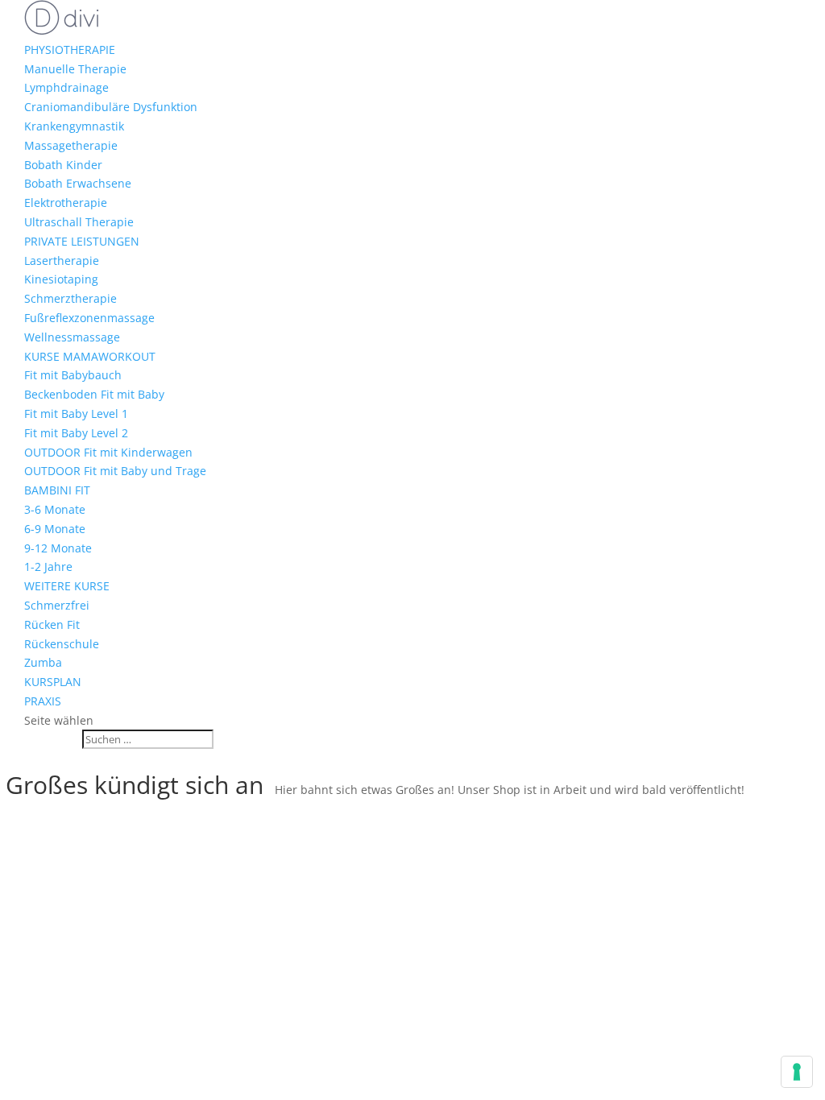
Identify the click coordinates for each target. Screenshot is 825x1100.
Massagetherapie (71, 145)
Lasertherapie (61, 260)
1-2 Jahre (48, 566)
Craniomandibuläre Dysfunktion (110, 106)
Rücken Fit (52, 624)
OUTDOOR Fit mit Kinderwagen (108, 452)
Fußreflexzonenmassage (89, 317)
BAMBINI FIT (57, 490)
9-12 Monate (58, 548)
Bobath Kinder (63, 164)
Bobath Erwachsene (77, 183)
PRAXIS (42, 701)
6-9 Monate (54, 528)
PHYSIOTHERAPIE (69, 49)
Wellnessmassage (72, 337)
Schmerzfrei (56, 605)
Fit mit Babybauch (73, 375)
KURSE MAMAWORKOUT (89, 356)
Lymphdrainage (66, 87)
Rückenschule (61, 643)
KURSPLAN (52, 681)
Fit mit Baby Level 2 (76, 432)
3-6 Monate (54, 509)
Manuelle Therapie (75, 69)
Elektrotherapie (65, 202)
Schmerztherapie (70, 298)
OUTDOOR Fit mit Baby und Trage (115, 470)
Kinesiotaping (61, 279)
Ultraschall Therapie (79, 222)
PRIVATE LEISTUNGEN (81, 241)
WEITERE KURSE (67, 585)
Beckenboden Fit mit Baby (94, 394)
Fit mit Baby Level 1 (76, 413)
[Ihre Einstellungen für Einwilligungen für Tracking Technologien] (796, 1072)
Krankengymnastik (74, 126)
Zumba (43, 662)
